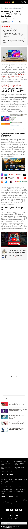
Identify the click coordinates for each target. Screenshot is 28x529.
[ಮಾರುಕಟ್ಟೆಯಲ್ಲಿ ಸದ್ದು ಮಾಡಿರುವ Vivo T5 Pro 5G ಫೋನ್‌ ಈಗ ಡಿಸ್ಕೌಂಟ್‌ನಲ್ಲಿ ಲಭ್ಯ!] (4, 411)
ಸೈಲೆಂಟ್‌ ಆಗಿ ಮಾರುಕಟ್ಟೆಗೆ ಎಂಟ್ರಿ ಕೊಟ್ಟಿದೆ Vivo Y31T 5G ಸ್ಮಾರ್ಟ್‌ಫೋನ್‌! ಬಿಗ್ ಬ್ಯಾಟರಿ (18, 422)
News (5, 7)
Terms (4, 527)
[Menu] (1, 2)
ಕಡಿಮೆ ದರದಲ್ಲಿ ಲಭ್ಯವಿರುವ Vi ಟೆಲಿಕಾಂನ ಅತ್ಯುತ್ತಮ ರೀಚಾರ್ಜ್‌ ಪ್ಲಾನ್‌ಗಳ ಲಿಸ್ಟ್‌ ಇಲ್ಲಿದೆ (17, 403)
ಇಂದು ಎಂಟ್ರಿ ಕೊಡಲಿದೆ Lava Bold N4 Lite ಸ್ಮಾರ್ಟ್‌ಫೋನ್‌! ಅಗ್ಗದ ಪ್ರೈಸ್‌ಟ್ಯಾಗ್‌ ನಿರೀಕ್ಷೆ (17, 429)
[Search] (22, 2)
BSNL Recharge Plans (20, 489)
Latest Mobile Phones (6, 471)
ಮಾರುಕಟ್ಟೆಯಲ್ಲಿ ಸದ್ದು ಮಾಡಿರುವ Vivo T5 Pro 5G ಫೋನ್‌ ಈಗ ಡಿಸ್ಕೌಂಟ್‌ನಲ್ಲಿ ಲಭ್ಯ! (18, 410)
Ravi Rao (4, 19)
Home (2, 7)
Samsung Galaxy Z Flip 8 (21, 479)
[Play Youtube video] (14, 239)
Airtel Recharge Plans (6, 489)
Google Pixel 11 (5, 477)
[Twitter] (5, 257)
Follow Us (15, 21)
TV (8, 7)
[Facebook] (3, 257)
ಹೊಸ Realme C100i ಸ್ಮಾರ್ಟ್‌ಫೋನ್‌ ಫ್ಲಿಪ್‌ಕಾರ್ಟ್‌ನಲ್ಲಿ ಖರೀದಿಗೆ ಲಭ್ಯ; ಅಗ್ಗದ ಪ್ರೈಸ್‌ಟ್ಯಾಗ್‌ (16, 417)
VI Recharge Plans (19, 491)
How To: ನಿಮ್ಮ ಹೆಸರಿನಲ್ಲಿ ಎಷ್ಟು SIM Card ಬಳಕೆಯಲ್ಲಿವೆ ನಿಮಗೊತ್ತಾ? (21, 501)
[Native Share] (20, 22)
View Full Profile (13, 257)
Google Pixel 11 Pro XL (6, 479)
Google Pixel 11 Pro (19, 477)
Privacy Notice (9, 527)
